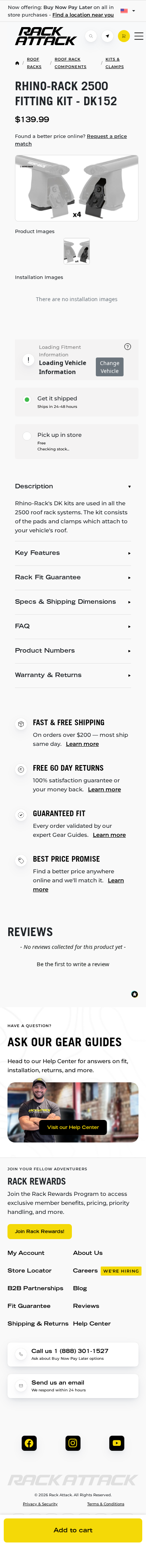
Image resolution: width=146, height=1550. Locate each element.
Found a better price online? (71, 140)
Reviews (86, 1306)
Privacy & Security (40, 1504)
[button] (73, 963)
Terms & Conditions (105, 1504)
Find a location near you (83, 15)
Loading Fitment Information (60, 351)
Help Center (92, 1324)
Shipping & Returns (38, 1324)
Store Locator (29, 1271)
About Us (88, 1253)
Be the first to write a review (73, 964)
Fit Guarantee (29, 1306)
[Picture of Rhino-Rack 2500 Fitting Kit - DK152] (76, 188)
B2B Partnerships (35, 1289)
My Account (26, 1253)
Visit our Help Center (73, 1128)
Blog (80, 1289)
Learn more (82, 743)
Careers (106, 1271)
